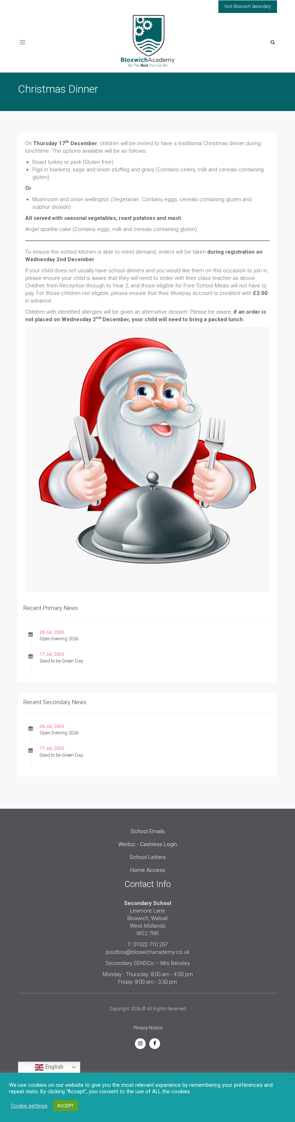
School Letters (148, 857)
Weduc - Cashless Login (147, 844)
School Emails (148, 831)
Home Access (147, 870)
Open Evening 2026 (59, 638)
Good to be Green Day (61, 661)
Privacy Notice (148, 1027)
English (53, 1066)
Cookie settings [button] (29, 1106)
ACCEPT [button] (65, 1105)
